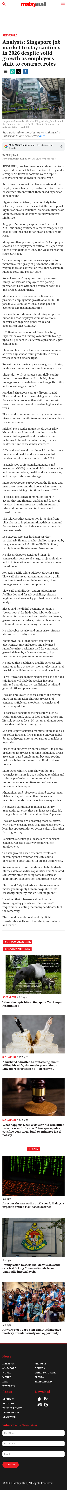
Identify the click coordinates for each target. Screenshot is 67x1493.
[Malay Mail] (33, 6)
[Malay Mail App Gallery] (39, 1406)
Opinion (40, 1368)
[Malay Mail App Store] (39, 1401)
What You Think (45, 1372)
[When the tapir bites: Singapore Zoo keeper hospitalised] (33, 974)
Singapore (9, 35)
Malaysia (8, 1363)
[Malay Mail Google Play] (46, 1401)
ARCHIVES (8, 1399)
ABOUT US (8, 1403)
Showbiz (40, 1363)
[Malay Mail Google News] (46, 1406)
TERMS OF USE (10, 1412)
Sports (39, 1377)
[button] (61, 146)
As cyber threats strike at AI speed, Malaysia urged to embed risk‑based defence (33, 1205)
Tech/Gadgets (44, 1381)
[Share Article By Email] (5, 73)
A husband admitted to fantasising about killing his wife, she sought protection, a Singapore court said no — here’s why (30, 1065)
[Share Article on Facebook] (25, 73)
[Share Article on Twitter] (18, 73)
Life (5, 1381)
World (6, 1372)
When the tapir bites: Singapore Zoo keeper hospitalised (32, 1004)
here (42, 136)
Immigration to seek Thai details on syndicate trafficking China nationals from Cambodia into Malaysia (31, 1268)
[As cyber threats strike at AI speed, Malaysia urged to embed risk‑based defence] (33, 1176)
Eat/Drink (8, 1386)
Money (6, 1377)
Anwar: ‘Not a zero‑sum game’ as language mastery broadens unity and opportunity (31, 1331)
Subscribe (10, 1464)
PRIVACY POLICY (12, 1408)
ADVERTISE (9, 1417)
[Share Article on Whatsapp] (12, 73)
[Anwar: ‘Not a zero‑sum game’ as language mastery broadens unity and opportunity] (33, 1302)
